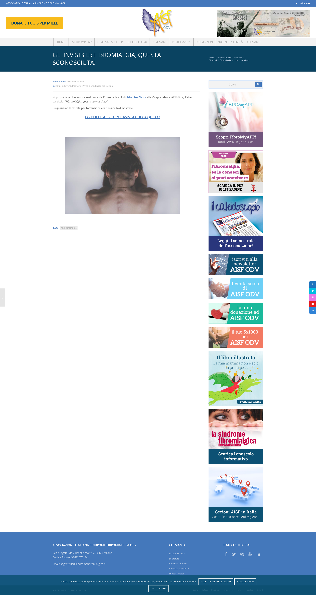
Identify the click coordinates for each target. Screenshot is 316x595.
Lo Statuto (174, 558)
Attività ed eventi (63, 85)
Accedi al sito (303, 3)
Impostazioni (158, 588)
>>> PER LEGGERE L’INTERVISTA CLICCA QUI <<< (122, 117)
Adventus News (136, 97)
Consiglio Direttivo (178, 563)
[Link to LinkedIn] (258, 554)
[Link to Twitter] (234, 554)
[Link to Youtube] (250, 554)
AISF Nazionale (69, 227)
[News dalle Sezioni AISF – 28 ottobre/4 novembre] (2, 297)
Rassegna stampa (104, 85)
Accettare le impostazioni (216, 581)
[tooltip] (312, 284)
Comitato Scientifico (179, 568)
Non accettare (245, 581)
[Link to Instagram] (242, 554)
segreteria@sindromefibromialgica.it (82, 564)
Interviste (76, 85)
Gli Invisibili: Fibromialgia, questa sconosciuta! (107, 59)
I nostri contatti (176, 573)
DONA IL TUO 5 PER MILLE (34, 23)
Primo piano (88, 85)
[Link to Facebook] (226, 554)
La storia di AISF (177, 553)
